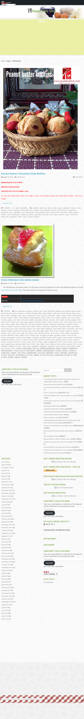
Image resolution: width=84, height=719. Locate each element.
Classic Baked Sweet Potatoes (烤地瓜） (57, 415)
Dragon (73, 320)
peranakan (75, 333)
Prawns (3, 337)
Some (70, 342)
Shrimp (40, 342)
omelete (4, 333)
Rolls (36, 340)
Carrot (38, 315)
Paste (36, 333)
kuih (20, 329)
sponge (18, 344)
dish (57, 320)
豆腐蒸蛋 (10, 357)
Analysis (29, 311)
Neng (38, 331)
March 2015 (5, 550)
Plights (22, 335)
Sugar (42, 344)
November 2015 (7, 528)
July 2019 (4, 462)
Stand (24, 344)
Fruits (3, 324)
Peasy (62, 333)
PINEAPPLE (10, 335)
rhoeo (17, 340)
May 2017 (5, 476)
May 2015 (5, 545)
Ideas (29, 326)
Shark (29, 342)
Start (28, 344)
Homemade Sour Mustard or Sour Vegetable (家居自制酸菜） (64, 450)
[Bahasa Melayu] (49, 572)
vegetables (43, 346)
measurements (40, 212)
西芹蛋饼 (67, 355)
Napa (30, 331)
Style (37, 344)
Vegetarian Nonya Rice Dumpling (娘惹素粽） (58, 409)
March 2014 (5, 585)
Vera (57, 346)
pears (57, 333)
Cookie (57, 318)
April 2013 (5, 616)
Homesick (17, 326)
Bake (49, 208)
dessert (45, 320)
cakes (24, 315)
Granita (45, 324)
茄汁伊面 (29, 355)
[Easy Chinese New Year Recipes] (64, 462)
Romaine (41, 340)
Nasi (34, 331)
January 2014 (6, 590)
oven (9, 215)
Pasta (31, 333)
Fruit (79, 322)
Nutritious (69, 331)
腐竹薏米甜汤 (73, 353)
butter (60, 208)
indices (38, 326)
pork (37, 335)
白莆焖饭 (13, 353)
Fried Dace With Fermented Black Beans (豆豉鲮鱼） (61, 412)
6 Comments (79, 177)
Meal (55, 329)
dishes (62, 320)
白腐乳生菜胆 (5, 353)
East (18, 322)
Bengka (35, 313)
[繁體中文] (47, 572)
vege (29, 346)
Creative (4, 320)
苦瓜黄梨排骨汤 (21, 355)
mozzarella (63, 212)
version (62, 346)
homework (4, 212)
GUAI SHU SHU (62, 210)
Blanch (50, 313)
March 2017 (5, 482)
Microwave (70, 329)
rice (21, 340)
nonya (56, 331)
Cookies (63, 318)
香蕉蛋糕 (24, 357)
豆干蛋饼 (4, 357)
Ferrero (56, 322)
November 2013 (7, 596)
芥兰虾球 (4, 355)
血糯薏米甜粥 (59, 355)
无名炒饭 (58, 351)
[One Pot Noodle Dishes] (64, 488)
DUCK (8, 322)
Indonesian (45, 326)
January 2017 (6, 488)
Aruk (40, 311)
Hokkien (10, 326)
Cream (77, 318)
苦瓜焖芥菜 (11, 355)
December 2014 (7, 559)
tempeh (69, 344)
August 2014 (6, 570)
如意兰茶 (23, 351)
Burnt (3, 315)
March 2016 (5, 516)
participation (16, 215)
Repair (12, 340)
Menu (42, 21)
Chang (63, 315)
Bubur (74, 313)
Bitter (40, 313)
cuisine (10, 320)
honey (24, 326)
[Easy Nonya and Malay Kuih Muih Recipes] (64, 479)
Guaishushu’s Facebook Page (11, 290)
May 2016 (5, 510)
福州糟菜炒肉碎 (32, 353)
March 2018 (5, 465)
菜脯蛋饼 (36, 355)
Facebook (37, 322)
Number (3, 215)
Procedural (35, 337)
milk (57, 212)
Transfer (30, 217)
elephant (47, 210)
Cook (52, 318)
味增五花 (65, 348)
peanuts (47, 333)
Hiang (76, 324)
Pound (69, 335)
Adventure (43, 208)
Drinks (3, 322)
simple (45, 342)
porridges (50, 335)
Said (52, 340)
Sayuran (76, 340)
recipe (67, 215)
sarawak (58, 340)
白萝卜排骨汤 (21, 353)
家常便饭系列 (31, 351)
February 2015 (6, 553)
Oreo (14, 333)
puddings (43, 337)
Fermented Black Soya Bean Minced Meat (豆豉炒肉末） (62, 447)
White (78, 346)
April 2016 (5, 513)
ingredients (17, 212)
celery (58, 315)
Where (73, 346)
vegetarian (51, 346)
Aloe (15, 311)
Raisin (60, 337)
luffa (38, 329)
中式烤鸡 (18, 348)
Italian (69, 326)
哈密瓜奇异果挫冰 (6, 351)
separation (13, 217)
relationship (5, 340)
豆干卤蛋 (74, 355)
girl (55, 210)
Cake (19, 315)
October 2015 (6, 530)
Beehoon (21, 313)
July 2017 (4, 470)
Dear (19, 320)
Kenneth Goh (20, 177)
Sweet (47, 344)
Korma (7, 329)
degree (36, 210)
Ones (9, 333)
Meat (59, 329)
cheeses (4, 210)
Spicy (13, 344)
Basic (79, 311)
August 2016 (6, 502)
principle (46, 215)
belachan (28, 313)
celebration (51, 315)
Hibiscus (4, 326)
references (74, 215)
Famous (44, 322)
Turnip (24, 346)
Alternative (21, 311)
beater (54, 208)
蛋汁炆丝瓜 (50, 355)
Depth (32, 320)
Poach (27, 335)
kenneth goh (30, 212)
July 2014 (4, 573)
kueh (12, 329)
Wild (2, 348)
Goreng (34, 324)
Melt (47, 212)
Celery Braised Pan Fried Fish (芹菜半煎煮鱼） (59, 384)
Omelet (75, 331)
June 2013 (5, 610)
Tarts (58, 344)
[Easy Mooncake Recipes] (64, 496)
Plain (17, 335)
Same (3, 217)
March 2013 (5, 619)
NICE (51, 331)
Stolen (33, 344)
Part (26, 333)
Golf (29, 324)
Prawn (74, 335)
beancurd (9, 313)
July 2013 (4, 607)
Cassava (44, 315)
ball (63, 311)
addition (36, 208)
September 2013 (7, 602)
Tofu (74, 344)
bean (3, 313)
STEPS (20, 217)
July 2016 (4, 505)
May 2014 (5, 579)
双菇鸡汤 (58, 348)
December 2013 (7, 593)
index (33, 326)
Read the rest (7, 203)
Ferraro (50, 322)
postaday (30, 215)
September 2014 (7, 567)
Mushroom (16, 331)
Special (7, 344)
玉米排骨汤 (72, 351)
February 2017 (6, 485)
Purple (49, 337)
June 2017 (5, 473)
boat (54, 313)
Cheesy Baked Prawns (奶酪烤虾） (55, 436)
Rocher (31, 340)
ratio (51, 215)
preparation (38, 215)
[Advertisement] (42, 39)
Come (48, 318)
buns (78, 313)
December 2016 (7, 490)
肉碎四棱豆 (64, 353)
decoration (25, 320)
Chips (9, 210)
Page (22, 333)
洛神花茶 (65, 351)
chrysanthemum (35, 318)
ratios (56, 215)
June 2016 (5, 508)
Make (43, 329)
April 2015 (5, 548)
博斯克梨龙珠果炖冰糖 (47, 348)
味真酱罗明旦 (73, 348)
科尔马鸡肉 (41, 353)
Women (7, 348)
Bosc (58, 313)
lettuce (30, 329)
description (38, 320)
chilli (20, 318)
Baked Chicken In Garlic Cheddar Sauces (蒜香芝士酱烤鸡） (63, 439)
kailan (77, 326)
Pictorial (3, 335)
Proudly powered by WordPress (11, 699)
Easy (41, 210)
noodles (62, 331)
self (7, 217)
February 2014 (6, 587)
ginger (13, 324)
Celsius (73, 208)
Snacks (65, 342)
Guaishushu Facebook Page (57, 530)
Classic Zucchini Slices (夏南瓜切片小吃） (57, 393)
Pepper (67, 333)
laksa (25, 329)
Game (8, 324)
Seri (19, 342)
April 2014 (5, 582)
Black (45, 313)
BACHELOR (51, 311)
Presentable (27, 337)
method (52, 212)
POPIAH (32, 335)
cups (31, 210)
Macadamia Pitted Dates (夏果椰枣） (56, 406)
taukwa (63, 344)
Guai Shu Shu (44, 10)
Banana (68, 311)
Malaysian (49, 329)
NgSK (47, 331)
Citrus (43, 318)
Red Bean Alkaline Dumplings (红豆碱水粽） (58, 453)
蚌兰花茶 (43, 355)
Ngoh (43, 331)
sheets (34, 342)
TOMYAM (4, 346)
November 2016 (7, 493)
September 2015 (7, 533)
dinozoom (39, 699)
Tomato (79, 344)
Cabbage (14, 315)
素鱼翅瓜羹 (49, 353)
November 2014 (7, 562)
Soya (2, 344)
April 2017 (5, 479)
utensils (36, 217)
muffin (70, 212)
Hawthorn (69, 324)
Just (23, 212)
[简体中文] (45, 572)
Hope (11, 212)
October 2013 (6, 599)
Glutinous (24, 324)
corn (72, 318)
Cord (68, 318)
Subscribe (7, 381)
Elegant (31, 322)
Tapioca (53, 344)
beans (15, 313)
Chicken (9, 318)
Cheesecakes (77, 315)
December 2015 (7, 525)
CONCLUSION (24, 210)
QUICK (55, 337)
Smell (60, 342)
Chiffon (15, 318)
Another (35, 311)
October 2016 (6, 496)
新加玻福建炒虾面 (48, 351)
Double (68, 320)
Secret (15, 342)
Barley (74, 311)
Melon (64, 329)
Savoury (69, 340)
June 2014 (5, 576)
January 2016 (6, 522)
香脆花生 (17, 357)
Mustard (24, 331)
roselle (47, 340)
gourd (40, 324)
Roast (26, 340)
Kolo (2, 329)
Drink (79, 320)
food (65, 322)
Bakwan (58, 311)
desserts (52, 320)
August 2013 (6, 605)
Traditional (11, 346)
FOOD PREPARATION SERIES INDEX (20, 279)
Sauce (64, 340)
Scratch (9, 342)
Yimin (13, 348)
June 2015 (5, 542)
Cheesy (3, 318)
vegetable (35, 346)
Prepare (19, 337)
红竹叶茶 (57, 353)
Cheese (69, 315)
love (34, 329)
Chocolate (15, 210)
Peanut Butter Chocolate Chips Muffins (23, 173)
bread (63, 313)
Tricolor (18, 346)
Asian (45, 311)
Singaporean (53, 342)
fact (52, 210)
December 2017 (7, 468)
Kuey (16, 329)
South (80, 342)
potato (64, 335)
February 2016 (6, 519)
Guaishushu (72, 210)
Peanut (23, 215)
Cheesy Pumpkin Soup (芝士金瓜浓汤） (56, 417)
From (75, 322)
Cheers (79, 208)
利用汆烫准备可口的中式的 (30, 348)
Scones (3, 342)
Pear (52, 333)
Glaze (18, 324)
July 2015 (4, 539)
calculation (66, 208)
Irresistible (62, 326)
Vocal (68, 346)
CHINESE (26, 318)
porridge (43, 335)
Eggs (26, 322)
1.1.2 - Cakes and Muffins (19, 208)
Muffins (76, 212)
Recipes (70, 337)
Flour (61, 322)
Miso (80, 329)
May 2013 (5, 613)
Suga (24, 217)
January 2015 (6, 556)
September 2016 (7, 499)
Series (24, 342)
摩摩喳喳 (39, 351)
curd (14, 320)
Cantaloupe (31, 315)
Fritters (70, 322)
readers (61, 215)
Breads (68, 313)
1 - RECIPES (6, 208)
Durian (13, 322)
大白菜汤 (16, 351)
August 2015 (6, 536)
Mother (3, 331)
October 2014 (6, 565)
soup (75, 342)
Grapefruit (52, 324)
